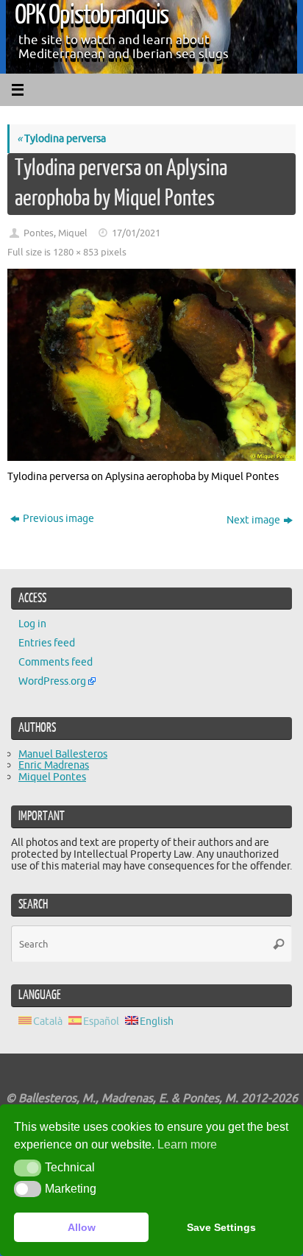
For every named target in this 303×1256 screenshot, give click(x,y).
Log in (32, 623)
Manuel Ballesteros (62, 754)
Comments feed (55, 661)
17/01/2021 (136, 233)
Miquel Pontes (52, 776)
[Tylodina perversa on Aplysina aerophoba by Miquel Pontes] (151, 365)
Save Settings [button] (221, 1227)
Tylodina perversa (61, 138)
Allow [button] (82, 1227)
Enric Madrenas (53, 765)
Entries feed (46, 642)
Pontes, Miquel (56, 233)
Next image (253, 519)
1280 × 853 (76, 252)
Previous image (58, 518)
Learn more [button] (187, 1144)
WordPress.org (52, 681)
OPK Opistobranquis (91, 15)
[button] (27, 1168)
